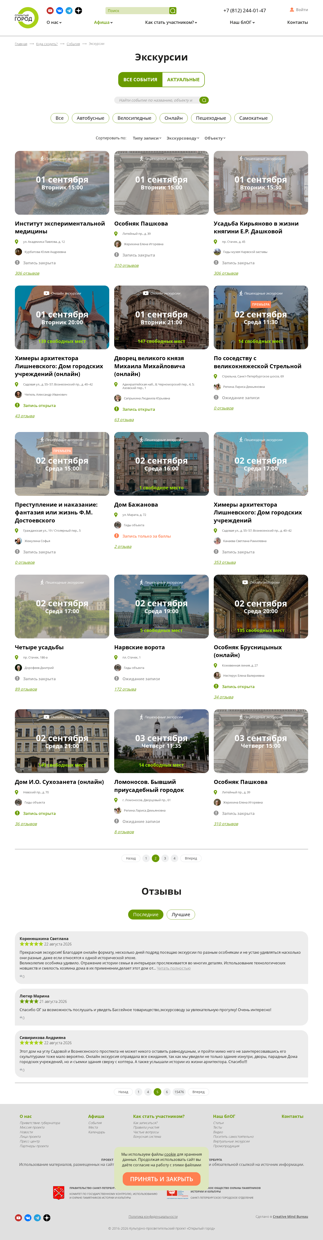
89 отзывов (26, 689)
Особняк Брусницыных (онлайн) (248, 651)
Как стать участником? (170, 22)
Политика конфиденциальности (153, 1216)
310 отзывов (126, 265)
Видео (218, 1132)
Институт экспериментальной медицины (60, 227)
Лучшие (181, 914)
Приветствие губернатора (40, 1122)
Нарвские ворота (139, 647)
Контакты (297, 22)
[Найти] (172, 10)
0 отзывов (223, 408)
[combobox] (148, 138)
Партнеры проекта (34, 1146)
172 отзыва (125, 689)
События (94, 1122)
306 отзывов (27, 273)
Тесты (217, 1127)
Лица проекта (30, 1136)
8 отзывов (124, 831)
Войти (302, 9)
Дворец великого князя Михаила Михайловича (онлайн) (149, 366)
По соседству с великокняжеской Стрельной (257, 362)
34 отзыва (223, 697)
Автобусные (90, 118)
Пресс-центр (29, 1141)
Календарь (96, 1132)
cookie (170, 1154)
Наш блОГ (241, 22)
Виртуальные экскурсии (231, 1141)
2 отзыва (122, 546)
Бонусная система (147, 1136)
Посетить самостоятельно (233, 1136)
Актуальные (183, 79)
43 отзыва (24, 416)
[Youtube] (50, 10)
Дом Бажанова (136, 504)
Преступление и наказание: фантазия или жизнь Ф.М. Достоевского (56, 512)
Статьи (218, 1122)
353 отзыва (225, 562)
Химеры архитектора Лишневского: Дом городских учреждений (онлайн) (59, 366)
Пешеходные (211, 118)
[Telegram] (69, 10)
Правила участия (146, 1127)
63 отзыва (124, 419)
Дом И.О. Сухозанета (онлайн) (59, 782)
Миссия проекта (32, 1127)
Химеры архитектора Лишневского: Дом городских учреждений (258, 512)
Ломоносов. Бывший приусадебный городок (149, 786)
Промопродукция (226, 1146)
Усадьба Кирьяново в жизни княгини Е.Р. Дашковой (256, 227)
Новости (26, 1132)
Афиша (102, 22)
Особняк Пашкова (141, 223)
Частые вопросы (146, 1132)
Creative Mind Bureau (290, 1216)
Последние (145, 914)
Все (60, 118)
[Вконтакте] (59, 10)
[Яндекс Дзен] (78, 10)
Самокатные (253, 118)
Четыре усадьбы (39, 647)
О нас (53, 22)
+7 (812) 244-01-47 (244, 10)
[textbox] (148, 138)
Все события (140, 79)
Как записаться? (145, 1122)
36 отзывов (26, 823)
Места (93, 1127)
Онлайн (174, 118)
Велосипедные (134, 118)
